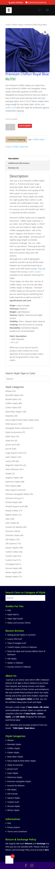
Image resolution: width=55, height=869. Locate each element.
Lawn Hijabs (10, 457)
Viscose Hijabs (11, 568)
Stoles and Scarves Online (19, 622)
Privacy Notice (13, 827)
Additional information (19, 163)
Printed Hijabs (11, 502)
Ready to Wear (11, 510)
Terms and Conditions (17, 831)
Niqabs (8, 473)
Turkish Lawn (11, 556)
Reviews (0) (13, 168)
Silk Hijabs (10, 539)
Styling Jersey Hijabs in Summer (21, 635)
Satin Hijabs (10, 523)
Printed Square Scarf (14, 506)
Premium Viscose (13, 498)
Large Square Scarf (13, 453)
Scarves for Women (14, 527)
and (35, 843)
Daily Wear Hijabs (13, 411)
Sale (7, 519)
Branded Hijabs (12, 395)
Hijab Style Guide (15, 618)
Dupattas (9, 415)
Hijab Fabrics (13, 614)
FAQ (9, 610)
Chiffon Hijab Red (20, 146)
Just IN (8, 448)
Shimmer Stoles (12, 535)
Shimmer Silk (11, 531)
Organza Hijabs (12, 477)
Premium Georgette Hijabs (17, 494)
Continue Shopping (16, 139)
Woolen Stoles (11, 576)
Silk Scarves (10, 543)
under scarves (34, 271)
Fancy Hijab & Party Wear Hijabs (19, 420)
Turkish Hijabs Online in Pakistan (22, 647)
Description (13, 158)
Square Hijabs (11, 547)
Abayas (8, 391)
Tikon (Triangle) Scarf (16, 643)
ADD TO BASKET (25, 126)
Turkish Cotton (12, 552)
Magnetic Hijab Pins (14, 465)
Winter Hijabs (11, 572)
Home (7, 24)
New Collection (12, 469)
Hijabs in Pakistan (15, 662)
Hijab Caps (10, 436)
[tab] (27, 158)
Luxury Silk (10, 461)
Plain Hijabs (10, 486)
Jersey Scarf (10, 444)
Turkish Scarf (11, 560)
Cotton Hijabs (11, 407)
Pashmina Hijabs (12, 481)
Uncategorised (11, 564)
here (47, 850)
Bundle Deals (11, 399)
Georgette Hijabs (24, 699)
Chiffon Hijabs (17, 24)
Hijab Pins (9, 440)
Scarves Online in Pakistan (19, 667)
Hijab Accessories (13, 432)
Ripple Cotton (11, 514)
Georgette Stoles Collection (17, 428)
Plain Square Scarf (13, 490)
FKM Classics (11, 424)
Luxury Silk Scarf (14, 639)
